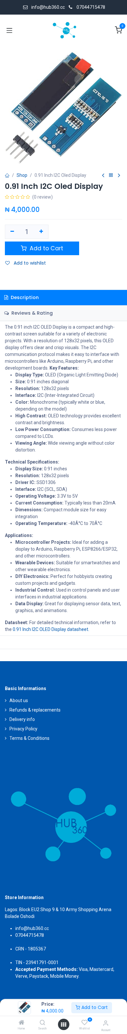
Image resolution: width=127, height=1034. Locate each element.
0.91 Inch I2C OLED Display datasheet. (51, 629)
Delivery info (22, 719)
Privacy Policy (23, 728)
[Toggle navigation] (9, 30)
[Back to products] (111, 175)
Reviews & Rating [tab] (31, 313)
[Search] (42, 1023)
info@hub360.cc (32, 928)
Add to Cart (94, 1007)
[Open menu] (63, 1024)
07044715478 (91, 7)
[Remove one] (12, 232)
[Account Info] (106, 1023)
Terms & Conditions (29, 738)
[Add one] (41, 232)
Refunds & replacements (35, 710)
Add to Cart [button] (45, 248)
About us (18, 700)
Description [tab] (24, 297)
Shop (22, 175)
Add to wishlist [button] (29, 263)
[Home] (21, 1023)
